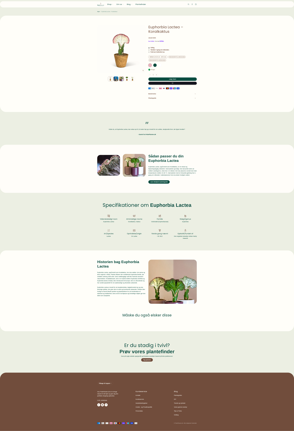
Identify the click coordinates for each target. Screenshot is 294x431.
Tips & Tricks (178, 411)
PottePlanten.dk (179, 423)
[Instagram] (102, 404)
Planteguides (178, 395)
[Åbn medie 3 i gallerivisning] (115, 78)
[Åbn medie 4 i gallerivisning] (121, 78)
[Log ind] (192, 4)
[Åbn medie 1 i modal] (121, 49)
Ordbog (176, 415)
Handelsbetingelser (141, 403)
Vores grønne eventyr (180, 407)
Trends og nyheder (179, 403)
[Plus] (156, 74)
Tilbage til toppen (104, 383)
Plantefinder (140, 4)
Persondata (139, 411)
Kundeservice (140, 399)
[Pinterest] (106, 404)
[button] (188, 4)
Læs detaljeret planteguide (159, 182)
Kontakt (138, 395)
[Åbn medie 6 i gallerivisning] (132, 78)
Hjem (98, 11)
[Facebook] (98, 404)
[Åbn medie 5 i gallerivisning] (126, 78)
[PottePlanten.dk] (100, 4)
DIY (175, 399)
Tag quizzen (147, 360)
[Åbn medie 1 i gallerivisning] (110, 78)
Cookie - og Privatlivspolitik (144, 407)
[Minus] (150, 74)
